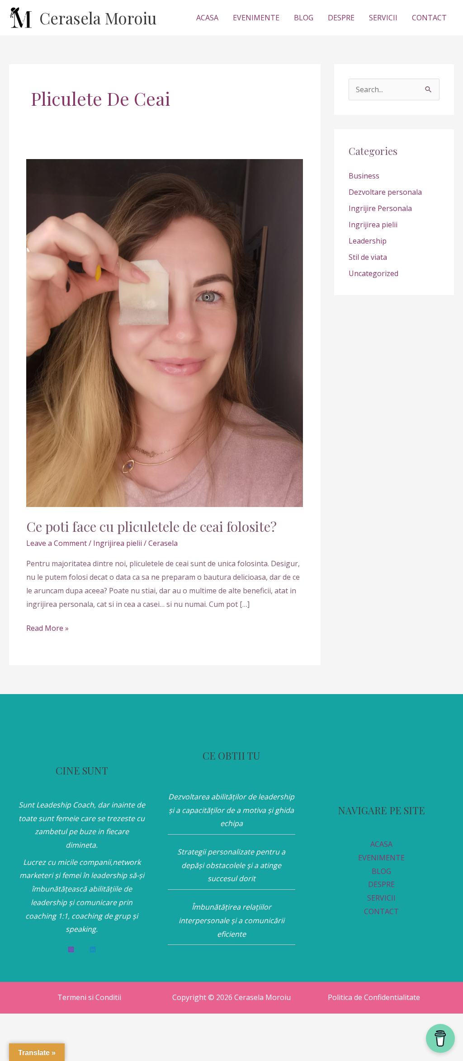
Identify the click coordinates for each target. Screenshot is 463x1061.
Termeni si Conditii (89, 997)
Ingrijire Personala (380, 208)
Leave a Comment (56, 543)
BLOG (303, 18)
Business (364, 176)
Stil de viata (368, 257)
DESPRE (341, 18)
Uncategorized (373, 273)
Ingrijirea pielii (117, 543)
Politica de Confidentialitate (374, 997)
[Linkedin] (92, 949)
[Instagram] (71, 949)
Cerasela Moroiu (97, 17)
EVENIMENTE (256, 18)
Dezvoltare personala (385, 192)
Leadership (368, 241)
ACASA (207, 18)
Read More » (47, 627)
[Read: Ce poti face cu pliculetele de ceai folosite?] (164, 332)
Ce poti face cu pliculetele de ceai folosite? (151, 526)
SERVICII (383, 18)
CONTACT (429, 18)
